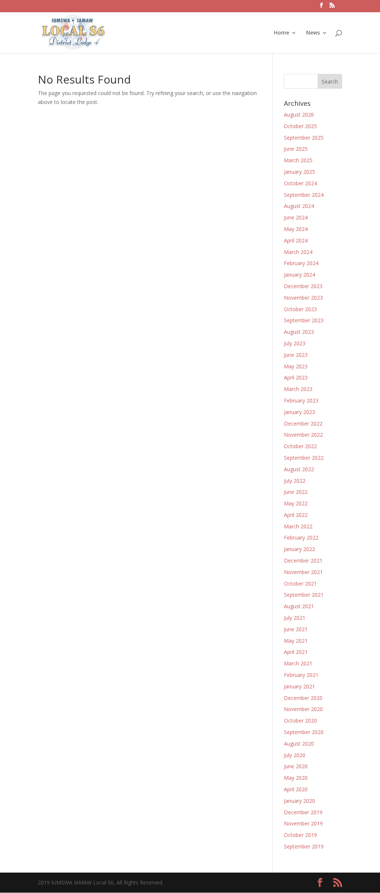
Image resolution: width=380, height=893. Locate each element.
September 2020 (304, 732)
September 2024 (304, 194)
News (313, 33)
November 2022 (303, 434)
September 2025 (304, 137)
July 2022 (294, 480)
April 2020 (296, 789)
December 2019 (303, 812)
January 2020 (299, 800)
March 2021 (298, 663)
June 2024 (296, 217)
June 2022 (296, 491)
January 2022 (299, 549)
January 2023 (299, 411)
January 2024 (299, 274)
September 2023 (304, 320)
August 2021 (299, 606)
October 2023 (300, 309)
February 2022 (301, 537)
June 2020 (296, 766)
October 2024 (300, 183)
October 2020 (300, 720)
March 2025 (298, 160)
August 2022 (299, 469)
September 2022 (304, 457)
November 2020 (303, 709)
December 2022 (303, 423)
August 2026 (299, 114)
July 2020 (294, 755)
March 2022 (298, 526)
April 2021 (296, 651)
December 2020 (303, 697)
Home (281, 33)
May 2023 (296, 366)
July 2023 (294, 343)
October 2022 (300, 446)
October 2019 (300, 834)
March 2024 (298, 251)
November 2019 (303, 823)
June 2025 (296, 148)
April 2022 (296, 514)
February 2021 (301, 674)
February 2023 (301, 400)
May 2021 (296, 640)
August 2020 (299, 743)
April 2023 (296, 377)
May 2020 (296, 777)
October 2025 (300, 126)
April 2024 (296, 240)
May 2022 (296, 503)
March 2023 (298, 388)
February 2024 (301, 263)
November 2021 (303, 572)
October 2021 (300, 583)
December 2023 (303, 286)
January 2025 (299, 171)
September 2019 (304, 846)
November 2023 (303, 297)
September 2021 (304, 594)
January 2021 (299, 686)
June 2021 (296, 629)
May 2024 (296, 228)
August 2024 (299, 205)
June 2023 (296, 354)
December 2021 (303, 560)
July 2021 (294, 617)
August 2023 (299, 331)
